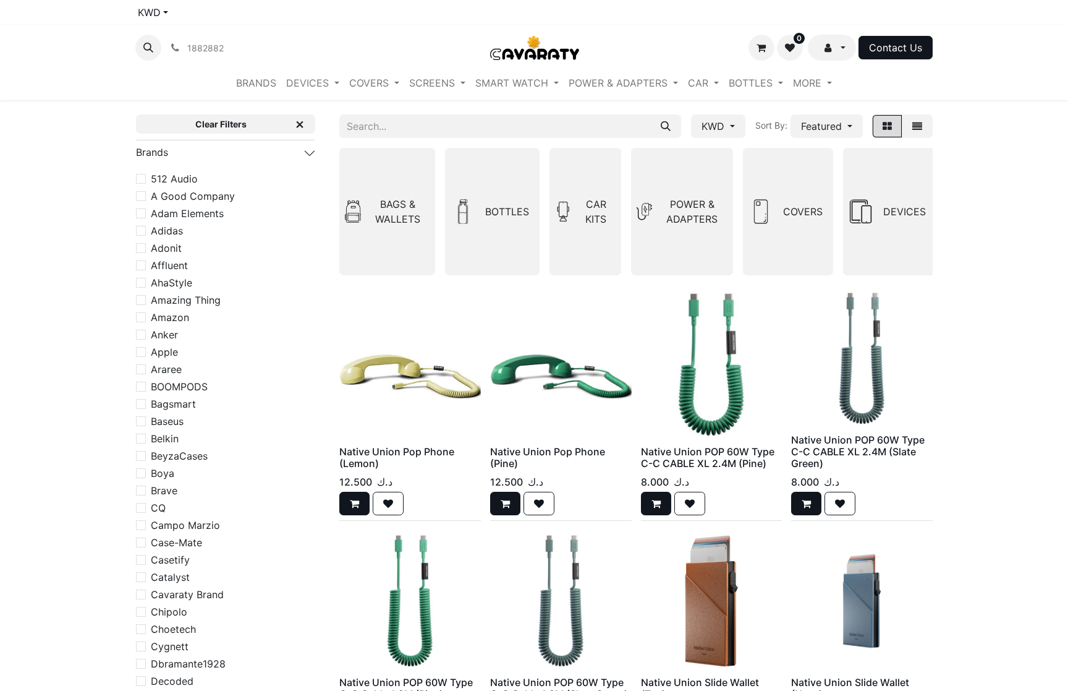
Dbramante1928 (188, 664)
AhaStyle (171, 283)
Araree (166, 369)
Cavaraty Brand (187, 594)
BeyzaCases (179, 456)
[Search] (665, 126)
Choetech (173, 629)
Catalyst (170, 577)
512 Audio (174, 179)
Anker (164, 334)
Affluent (169, 265)
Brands (152, 152)
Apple (164, 352)
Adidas (167, 231)
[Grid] (887, 126)
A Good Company (193, 196)
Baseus (167, 421)
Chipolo (169, 612)
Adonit (166, 248)
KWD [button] (714, 126)
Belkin (165, 438)
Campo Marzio (185, 525)
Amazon (170, 317)
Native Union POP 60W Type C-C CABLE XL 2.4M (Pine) (707, 457)
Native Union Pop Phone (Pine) (547, 457)
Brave (164, 490)
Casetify (170, 560)
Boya (162, 473)
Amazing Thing (186, 300)
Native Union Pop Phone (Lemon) (396, 457)
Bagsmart (173, 404)
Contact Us (895, 47)
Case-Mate (176, 542)
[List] (917, 126)
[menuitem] (256, 83)
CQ (158, 508)
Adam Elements (187, 213)
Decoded (172, 681)
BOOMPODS (179, 386)
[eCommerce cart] (761, 48)
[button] (148, 48)
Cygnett (170, 646)
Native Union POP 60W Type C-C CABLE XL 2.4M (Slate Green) (858, 452)
